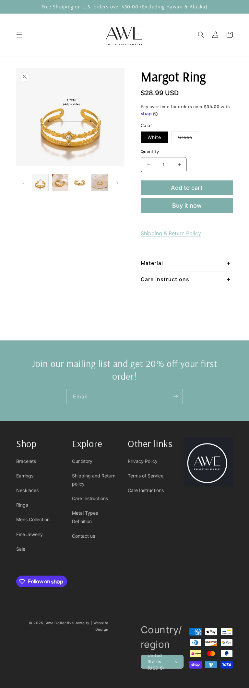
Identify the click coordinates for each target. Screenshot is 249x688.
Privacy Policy (143, 461)
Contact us (83, 536)
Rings (22, 505)
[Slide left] (23, 183)
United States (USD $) (156, 662)
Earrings (24, 475)
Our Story (82, 461)
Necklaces (27, 490)
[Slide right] (117, 183)
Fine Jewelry (29, 534)
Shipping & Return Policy (171, 233)
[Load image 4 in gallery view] (99, 182)
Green (188, 138)
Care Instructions (90, 498)
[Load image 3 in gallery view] (80, 182)
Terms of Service (145, 475)
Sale (20, 549)
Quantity (150, 151)
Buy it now (187, 205)
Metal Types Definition (85, 517)
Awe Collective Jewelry (67, 623)
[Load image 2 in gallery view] (60, 182)
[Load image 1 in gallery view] (40, 182)
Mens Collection (33, 519)
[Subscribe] (175, 396)
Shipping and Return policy (93, 480)
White (154, 137)
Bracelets (26, 461)
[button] (19, 35)
